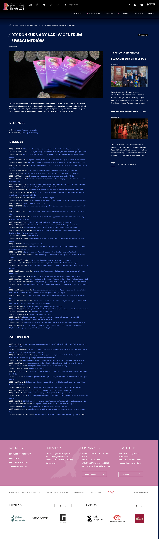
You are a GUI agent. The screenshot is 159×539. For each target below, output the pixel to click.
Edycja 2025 (94, 13)
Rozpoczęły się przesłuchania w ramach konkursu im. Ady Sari (52, 176)
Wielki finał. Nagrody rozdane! (41, 314)
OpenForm (144, 492)
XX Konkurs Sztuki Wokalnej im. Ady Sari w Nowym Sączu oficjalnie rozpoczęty (51, 149)
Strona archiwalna (18, 466)
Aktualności (78, 13)
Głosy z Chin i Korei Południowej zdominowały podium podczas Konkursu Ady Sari (58, 309)
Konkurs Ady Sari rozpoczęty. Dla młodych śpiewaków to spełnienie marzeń (55, 190)
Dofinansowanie (96, 492)
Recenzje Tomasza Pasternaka (25, 130)
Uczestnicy (125, 13)
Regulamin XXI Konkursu (20, 454)
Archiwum (139, 13)
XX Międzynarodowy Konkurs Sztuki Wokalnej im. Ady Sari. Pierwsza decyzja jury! (54, 363)
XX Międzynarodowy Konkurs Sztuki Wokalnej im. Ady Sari (49, 366)
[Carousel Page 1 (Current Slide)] (60, 506)
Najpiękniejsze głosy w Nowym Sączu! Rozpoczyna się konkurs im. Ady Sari (51, 173)
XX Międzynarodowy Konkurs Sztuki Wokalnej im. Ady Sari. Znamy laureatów (59, 282)
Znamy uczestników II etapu (34, 244)
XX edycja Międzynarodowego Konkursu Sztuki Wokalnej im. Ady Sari (56, 387)
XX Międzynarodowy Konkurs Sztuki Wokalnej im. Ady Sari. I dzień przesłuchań (56, 184)
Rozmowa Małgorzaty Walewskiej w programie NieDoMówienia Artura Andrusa (56, 162)
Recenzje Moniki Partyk (30, 133)
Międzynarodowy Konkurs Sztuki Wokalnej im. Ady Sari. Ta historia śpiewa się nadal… (55, 322)
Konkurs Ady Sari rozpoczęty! (43, 198)
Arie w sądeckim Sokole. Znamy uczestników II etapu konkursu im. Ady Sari (51, 227)
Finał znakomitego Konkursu (41, 312)
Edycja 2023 (25, 25)
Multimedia (14, 458)
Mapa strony (78, 492)
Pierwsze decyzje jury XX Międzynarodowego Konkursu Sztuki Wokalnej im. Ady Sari (54, 360)
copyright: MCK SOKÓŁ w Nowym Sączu (24, 492)
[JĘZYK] (30, 5)
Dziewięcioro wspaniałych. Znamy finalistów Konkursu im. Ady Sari (55, 263)
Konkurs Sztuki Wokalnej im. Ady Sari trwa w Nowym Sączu (49, 222)
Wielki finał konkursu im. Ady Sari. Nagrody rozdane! (43, 306)
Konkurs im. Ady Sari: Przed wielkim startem (42, 187)
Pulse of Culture (33, 236)
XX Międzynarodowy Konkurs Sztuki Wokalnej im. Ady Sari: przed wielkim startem (55, 160)
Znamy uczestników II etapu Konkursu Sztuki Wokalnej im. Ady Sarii (52, 225)
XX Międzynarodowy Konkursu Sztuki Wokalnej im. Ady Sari (50, 260)
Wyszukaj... (74, 4)
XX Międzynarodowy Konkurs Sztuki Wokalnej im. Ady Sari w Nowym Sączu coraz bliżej (55, 401)
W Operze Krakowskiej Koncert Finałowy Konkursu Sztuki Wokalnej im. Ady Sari (58, 279)
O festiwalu (110, 13)
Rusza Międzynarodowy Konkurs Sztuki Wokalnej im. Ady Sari (45, 406)
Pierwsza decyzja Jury (37, 368)
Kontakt (152, 13)
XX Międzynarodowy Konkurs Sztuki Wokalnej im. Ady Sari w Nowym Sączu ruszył (57, 152)
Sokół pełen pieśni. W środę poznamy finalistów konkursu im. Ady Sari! (50, 252)
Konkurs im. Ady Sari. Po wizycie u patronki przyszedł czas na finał (55, 276)
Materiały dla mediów (18, 462)
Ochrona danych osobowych (56, 492)
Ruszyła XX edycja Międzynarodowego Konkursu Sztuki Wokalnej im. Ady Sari (57, 200)
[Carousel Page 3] (65, 506)
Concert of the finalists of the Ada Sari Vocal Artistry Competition (53, 171)
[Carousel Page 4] (141, 506)
